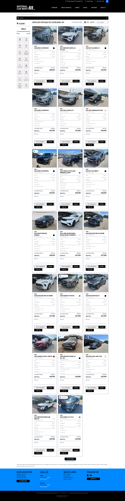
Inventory (54, 7)
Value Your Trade (67, 479)
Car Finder (94, 7)
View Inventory (67, 474)
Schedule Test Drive (68, 477)
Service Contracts (66, 7)
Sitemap (64, 497)
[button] (107, 1)
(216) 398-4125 (43, 486)
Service (85, 7)
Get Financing (66, 476)
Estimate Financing (54, 81)
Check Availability (40, 81)
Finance (77, 7)
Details (50, 81)
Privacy (61, 497)
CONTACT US (93, 478)
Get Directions (23, 481)
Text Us (38, 84)
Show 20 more (70, 458)
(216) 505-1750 (43, 479)
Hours (48, 477)
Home (18, 14)
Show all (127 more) (70, 461)
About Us (103, 7)
